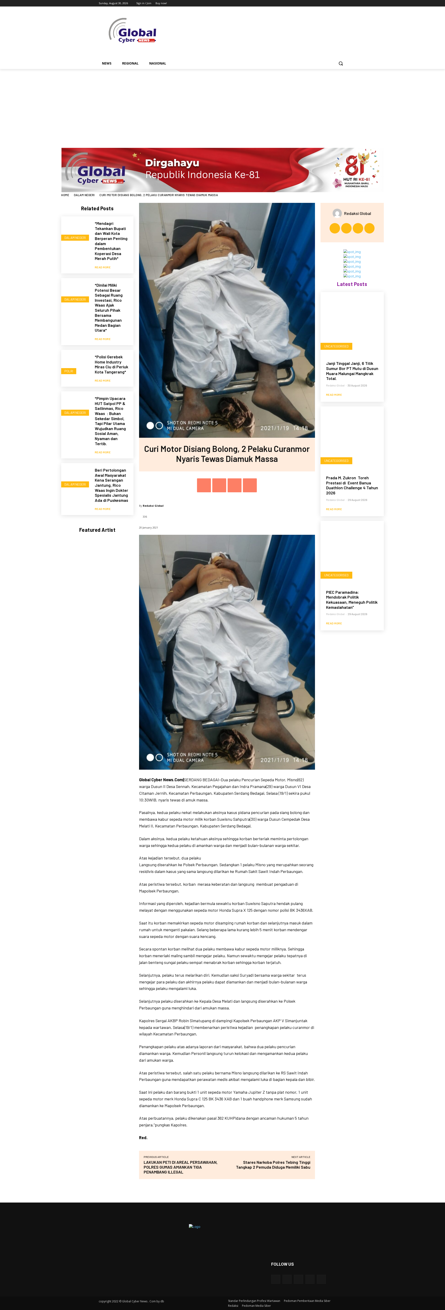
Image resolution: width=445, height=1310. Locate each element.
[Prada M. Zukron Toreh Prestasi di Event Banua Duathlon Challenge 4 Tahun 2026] (352, 438)
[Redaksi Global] (338, 213)
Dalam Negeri (84, 195)
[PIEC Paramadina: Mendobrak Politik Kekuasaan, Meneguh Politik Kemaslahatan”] (352, 552)
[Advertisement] (222, 103)
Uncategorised (336, 346)
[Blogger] (275, 1279)
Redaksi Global (153, 505)
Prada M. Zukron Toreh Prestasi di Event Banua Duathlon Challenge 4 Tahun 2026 (352, 485)
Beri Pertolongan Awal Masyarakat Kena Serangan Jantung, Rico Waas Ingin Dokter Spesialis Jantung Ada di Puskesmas (111, 485)
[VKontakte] (321, 1279)
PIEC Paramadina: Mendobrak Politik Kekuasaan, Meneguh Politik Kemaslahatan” (352, 600)
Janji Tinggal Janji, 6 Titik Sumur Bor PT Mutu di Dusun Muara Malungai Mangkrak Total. (352, 371)
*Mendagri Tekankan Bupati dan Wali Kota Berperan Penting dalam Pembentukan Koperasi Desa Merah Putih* (111, 241)
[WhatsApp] (250, 485)
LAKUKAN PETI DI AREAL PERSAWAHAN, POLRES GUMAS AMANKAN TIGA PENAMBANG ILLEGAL (181, 1167)
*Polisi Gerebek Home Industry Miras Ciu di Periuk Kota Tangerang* (111, 364)
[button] (340, 63)
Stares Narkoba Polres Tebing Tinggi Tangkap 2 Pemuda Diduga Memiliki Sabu (273, 1165)
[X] (331, 3)
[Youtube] (343, 3)
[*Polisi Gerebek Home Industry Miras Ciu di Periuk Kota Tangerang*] (75, 364)
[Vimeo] (337, 3)
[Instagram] (324, 3)
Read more (103, 267)
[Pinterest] (235, 485)
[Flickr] (298, 1279)
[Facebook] (318, 3)
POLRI (68, 371)
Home (65, 195)
